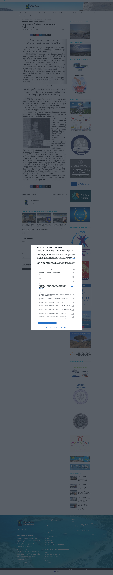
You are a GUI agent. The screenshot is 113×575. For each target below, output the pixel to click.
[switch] (72, 272)
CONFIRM (47, 323)
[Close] (79, 247)
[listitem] (56, 269)
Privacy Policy (64, 327)
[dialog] (56, 287)
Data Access (56, 327)
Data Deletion (49, 327)
